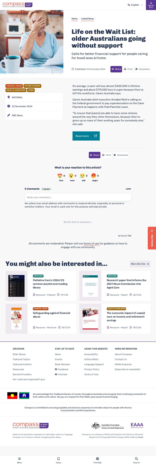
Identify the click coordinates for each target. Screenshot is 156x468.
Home (75, 18)
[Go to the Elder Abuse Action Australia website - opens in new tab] (137, 426)
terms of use (92, 243)
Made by (136, 437)
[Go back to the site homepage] (17, 5)
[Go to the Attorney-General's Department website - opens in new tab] (107, 425)
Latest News (87, 18)
